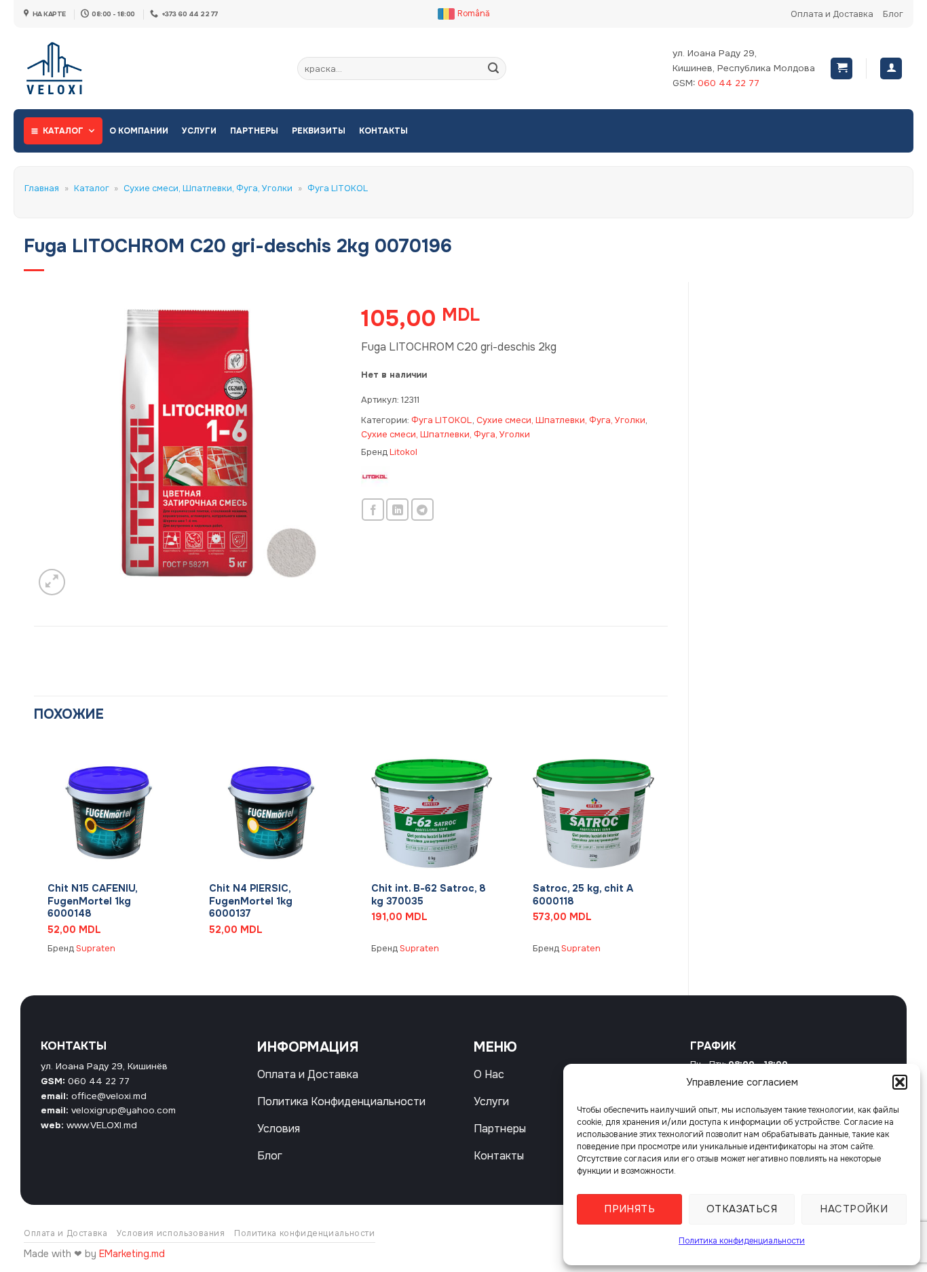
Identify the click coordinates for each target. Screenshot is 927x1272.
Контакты (383, 130)
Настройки (854, 1209)
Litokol (403, 452)
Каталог (63, 130)
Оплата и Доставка (832, 14)
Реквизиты (318, 130)
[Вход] (891, 69)
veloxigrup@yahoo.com (123, 1110)
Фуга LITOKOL (337, 188)
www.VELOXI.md (102, 1125)
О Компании (138, 130)
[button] (900, 1082)
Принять (629, 1209)
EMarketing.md (132, 1254)
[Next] (667, 856)
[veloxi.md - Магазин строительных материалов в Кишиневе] (68, 68)
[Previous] (34, 856)
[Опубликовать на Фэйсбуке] (373, 509)
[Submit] (493, 68)
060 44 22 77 (728, 83)
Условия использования (171, 1233)
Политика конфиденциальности (742, 1240)
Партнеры (254, 130)
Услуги (199, 130)
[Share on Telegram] (422, 509)
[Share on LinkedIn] (397, 509)
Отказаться (742, 1209)
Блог (893, 14)
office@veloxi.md (109, 1096)
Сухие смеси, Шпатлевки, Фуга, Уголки (208, 188)
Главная (41, 188)
